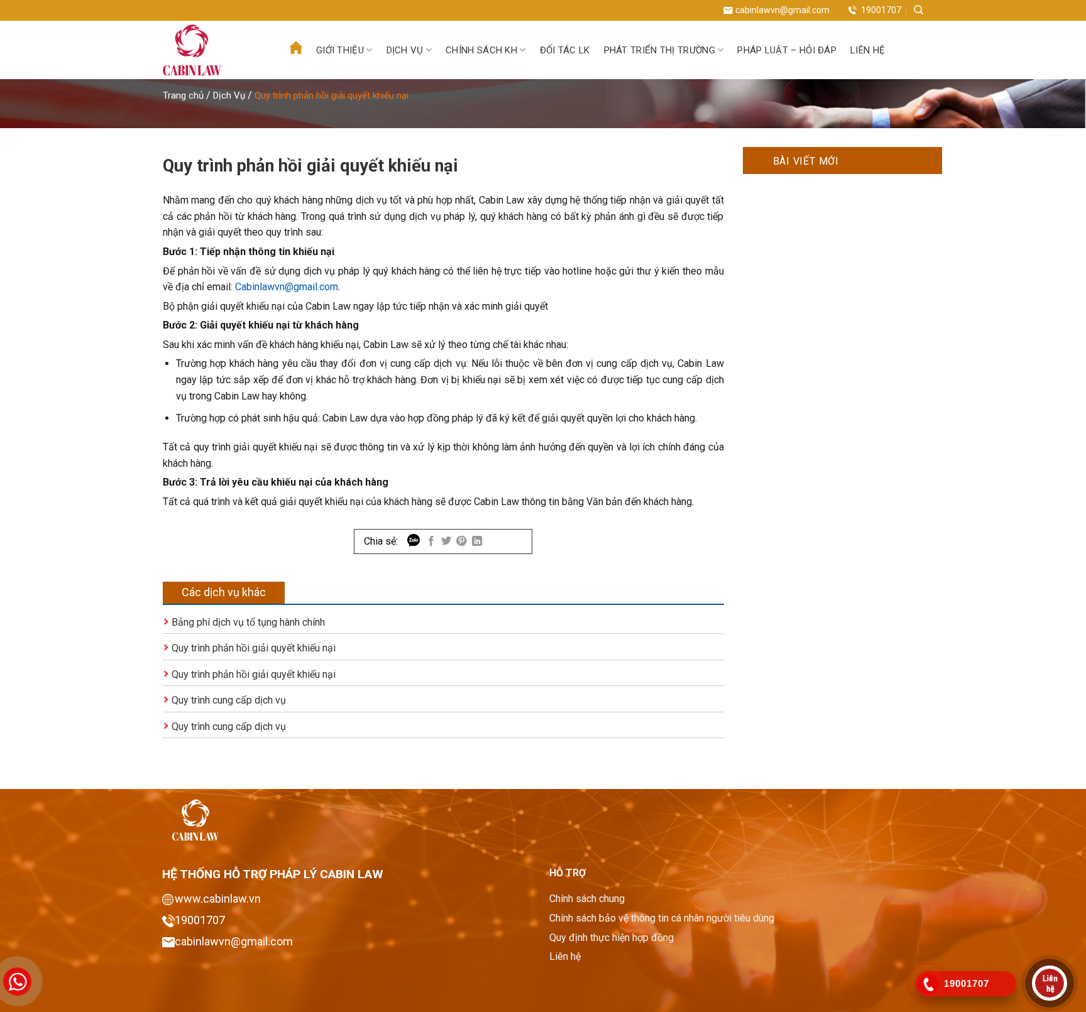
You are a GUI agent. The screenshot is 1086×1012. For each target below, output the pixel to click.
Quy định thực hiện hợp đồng (611, 938)
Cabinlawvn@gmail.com (286, 287)
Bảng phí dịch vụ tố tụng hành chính (248, 622)
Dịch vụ (405, 50)
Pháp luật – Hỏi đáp (786, 50)
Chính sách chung (587, 899)
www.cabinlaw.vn (218, 898)
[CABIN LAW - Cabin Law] (210, 50)
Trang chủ (183, 95)
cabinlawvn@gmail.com (782, 10)
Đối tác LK (565, 50)
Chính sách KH (481, 50)
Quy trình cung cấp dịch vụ (229, 700)
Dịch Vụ (229, 95)
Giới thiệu (340, 50)
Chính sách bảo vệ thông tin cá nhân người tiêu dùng (661, 918)
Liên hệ (867, 50)
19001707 (881, 10)
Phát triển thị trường (659, 50)
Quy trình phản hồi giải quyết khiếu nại (254, 648)
